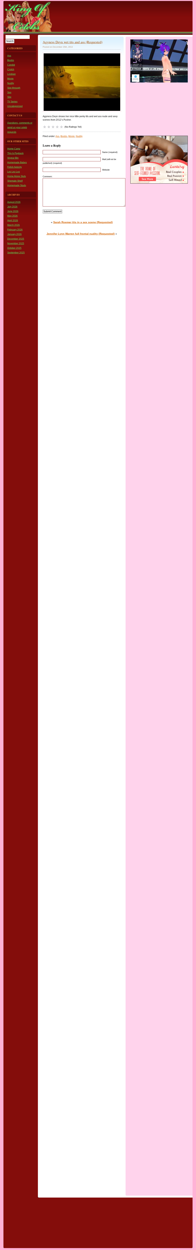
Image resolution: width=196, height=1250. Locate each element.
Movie (10, 78)
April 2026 (12, 220)
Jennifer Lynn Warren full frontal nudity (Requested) (81, 233)
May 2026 (12, 216)
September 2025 (16, 252)
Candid (11, 65)
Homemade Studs (16, 185)
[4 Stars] (57, 127)
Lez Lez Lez (13, 171)
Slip (9, 97)
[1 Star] (45, 127)
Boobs (10, 60)
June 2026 (12, 211)
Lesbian (11, 74)
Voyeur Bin (13, 158)
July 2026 (12, 206)
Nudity (10, 83)
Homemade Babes (17, 162)
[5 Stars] (61, 127)
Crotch (10, 69)
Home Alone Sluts (16, 176)
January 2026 (14, 234)
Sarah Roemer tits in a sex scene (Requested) (83, 222)
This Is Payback (15, 153)
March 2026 (13, 225)
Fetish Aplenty (14, 167)
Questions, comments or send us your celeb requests (19, 127)
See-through (13, 88)
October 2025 (14, 248)
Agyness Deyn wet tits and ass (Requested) (72, 42)
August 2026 (13, 202)
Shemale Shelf (15, 181)
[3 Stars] (53, 127)
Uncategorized (15, 106)
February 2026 (15, 229)
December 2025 (15, 239)
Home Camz (13, 148)
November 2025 (15, 243)
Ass (9, 55)
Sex (9, 92)
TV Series (12, 101)
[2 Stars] (49, 127)
